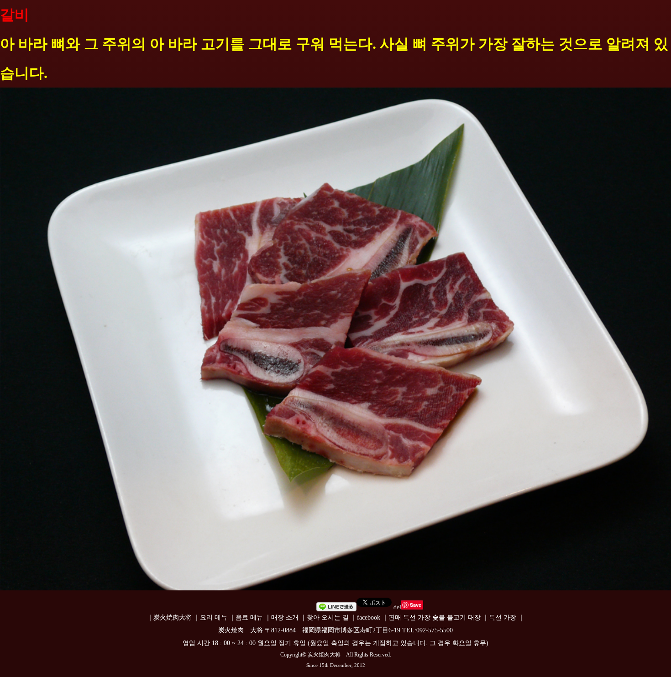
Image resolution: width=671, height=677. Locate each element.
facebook (368, 617)
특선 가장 (502, 617)
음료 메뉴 (249, 617)
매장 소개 (285, 617)
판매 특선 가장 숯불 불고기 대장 (434, 617)
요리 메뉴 (213, 617)
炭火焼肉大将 (172, 617)
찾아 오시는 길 (328, 617)
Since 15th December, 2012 (335, 665)
